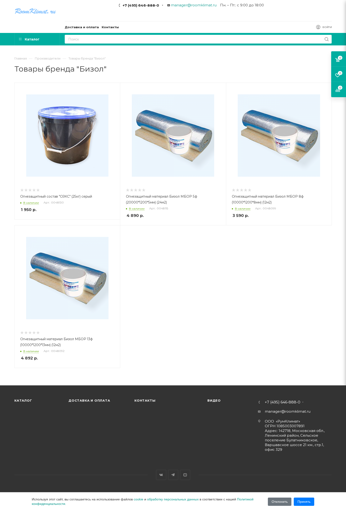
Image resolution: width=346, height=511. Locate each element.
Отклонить (280, 501)
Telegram (173, 475)
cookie (138, 499)
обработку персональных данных (173, 499)
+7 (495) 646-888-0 (141, 5)
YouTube (185, 475)
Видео (214, 400)
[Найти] (327, 39)
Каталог (23, 400)
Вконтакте (161, 475)
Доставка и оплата (89, 400)
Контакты (144, 400)
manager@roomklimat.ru (194, 5)
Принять (304, 501)
